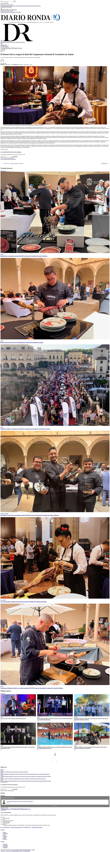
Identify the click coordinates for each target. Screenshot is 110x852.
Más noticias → (4, 170)
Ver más (2, 769)
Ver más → (106, 751)
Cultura (4, 838)
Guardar (12, 9)
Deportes (26, 5)
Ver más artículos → (55, 805)
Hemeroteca (38, 5)
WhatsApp (4, 9)
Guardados (3, 7)
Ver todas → (3, 693)
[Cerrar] (7, 3)
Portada (2, 5)
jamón (14, 159)
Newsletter (9, 7)
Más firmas (3, 795)
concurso (2, 159)
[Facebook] (8, 46)
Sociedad (5, 836)
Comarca (13, 5)
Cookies (33, 849)
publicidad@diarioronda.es (37, 827)
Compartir (15, 48)
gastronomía (10, 159)
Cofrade (29, 5)
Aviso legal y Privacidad (26, 849)
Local (4, 834)
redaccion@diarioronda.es (16, 827)
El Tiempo (33, 5)
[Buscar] (2, 44)
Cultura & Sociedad (19, 5)
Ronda (10, 5)
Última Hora (5, 833)
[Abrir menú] (2, 41)
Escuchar (20, 48)
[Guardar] (2, 46)
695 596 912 (7, 827)
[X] (6, 46)
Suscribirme (15, 156)
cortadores (6, 159)
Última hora (6, 5)
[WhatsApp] (4, 46)
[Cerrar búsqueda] (14, 1)
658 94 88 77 (28, 827)
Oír (15, 9)
